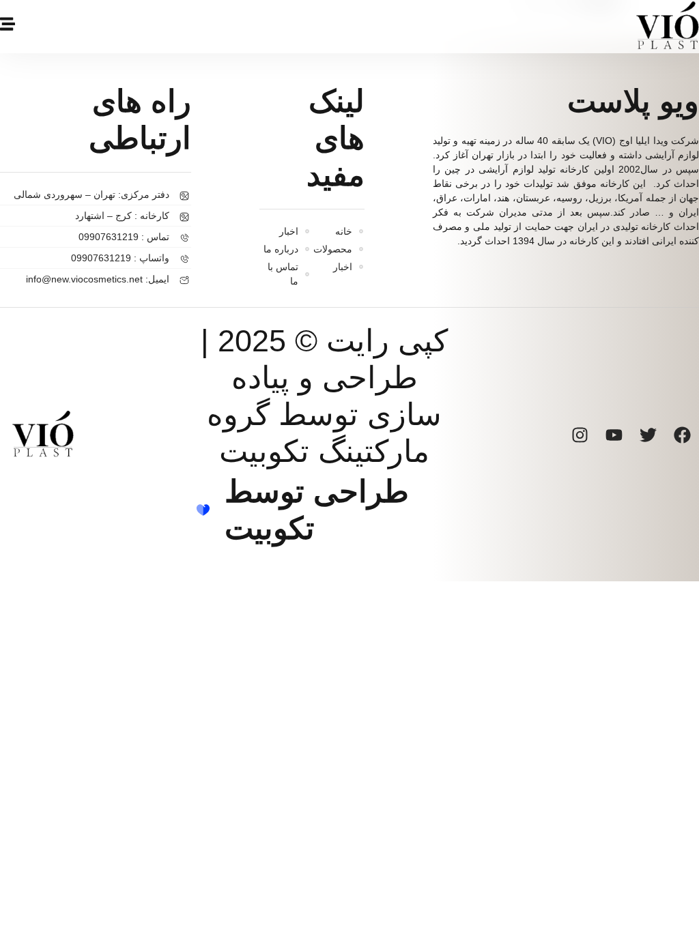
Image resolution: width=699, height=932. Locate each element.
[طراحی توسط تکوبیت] (203, 510)
